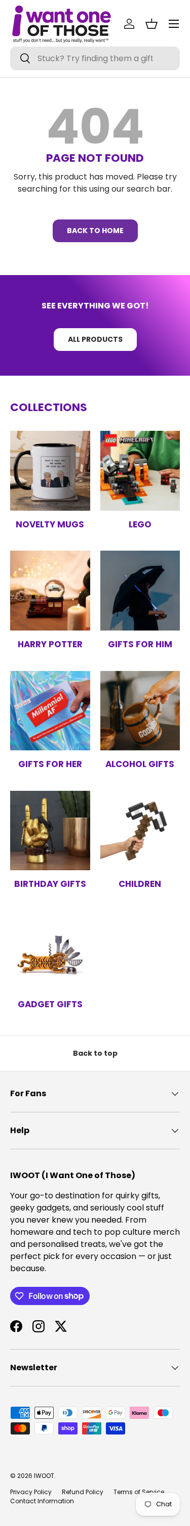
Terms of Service (138, 1492)
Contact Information (42, 1501)
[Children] (140, 831)
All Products (95, 339)
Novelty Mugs (50, 524)
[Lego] (140, 471)
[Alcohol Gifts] (140, 711)
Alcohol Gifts (139, 764)
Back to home (95, 231)
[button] (151, 24)
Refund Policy (82, 1492)
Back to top (95, 1053)
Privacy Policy (31, 1492)
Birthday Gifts (50, 884)
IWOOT (44, 1475)
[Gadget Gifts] (50, 951)
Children (140, 884)
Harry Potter (50, 644)
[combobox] (95, 58)
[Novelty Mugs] (50, 471)
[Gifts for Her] (50, 711)
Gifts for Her (50, 764)
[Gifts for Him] (140, 591)
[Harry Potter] (50, 591)
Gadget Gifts (50, 1004)
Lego (140, 524)
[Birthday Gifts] (50, 831)
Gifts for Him (140, 644)
